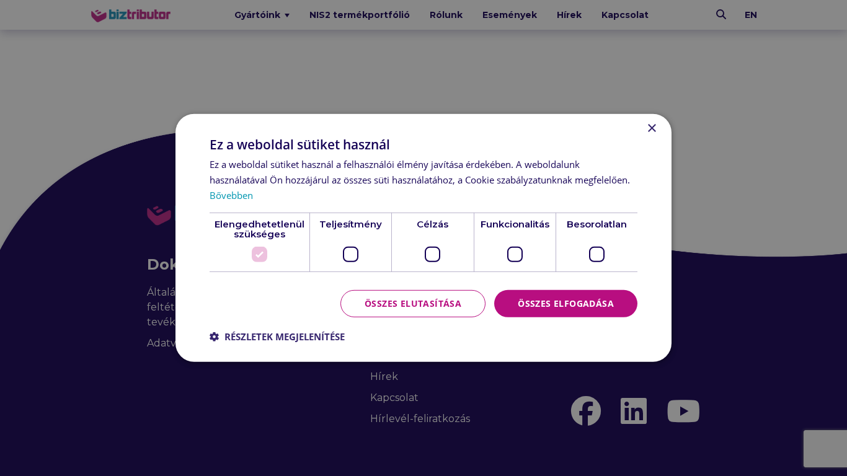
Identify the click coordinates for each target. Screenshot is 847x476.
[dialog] (423, 238)
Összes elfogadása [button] (566, 303)
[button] (277, 336)
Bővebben (231, 195)
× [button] (651, 128)
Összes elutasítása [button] (413, 303)
